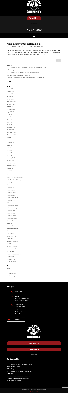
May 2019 (9, 119)
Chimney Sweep (11, 215)
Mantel (9, 244)
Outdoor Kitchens (12, 246)
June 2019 (9, 117)
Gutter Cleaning (11, 236)
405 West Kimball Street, (22, 298)
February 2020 (11, 96)
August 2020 (10, 91)
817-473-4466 (34, 30)
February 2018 (11, 158)
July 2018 (9, 145)
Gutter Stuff (10, 238)
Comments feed (11, 273)
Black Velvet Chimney (14, 46)
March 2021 (10, 89)
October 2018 (10, 137)
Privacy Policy (34, 391)
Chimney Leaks (11, 200)
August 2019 (10, 112)
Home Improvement (12, 241)
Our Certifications (17, 319)
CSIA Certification (11, 221)
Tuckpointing (10, 256)
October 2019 (10, 106)
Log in (8, 268)
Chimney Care (11, 190)
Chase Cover (10, 185)
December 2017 (11, 163)
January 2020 (10, 99)
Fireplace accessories (13, 228)
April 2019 (9, 122)
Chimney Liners (11, 203)
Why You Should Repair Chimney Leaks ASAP (19, 75)
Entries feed (10, 271)
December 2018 (11, 132)
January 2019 (10, 129)
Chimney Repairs (11, 213)
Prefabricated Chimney (13, 249)
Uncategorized (11, 259)
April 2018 (9, 153)
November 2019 (11, 104)
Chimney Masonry (12, 208)
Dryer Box (9, 223)
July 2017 (9, 170)
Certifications (10, 182)
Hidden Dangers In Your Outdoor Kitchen (18, 70)
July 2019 (9, 114)
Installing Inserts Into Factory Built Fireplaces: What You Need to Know (26, 67)
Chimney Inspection (12, 197)
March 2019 (10, 124)
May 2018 (9, 150)
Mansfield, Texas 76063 (21, 300)
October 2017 (10, 168)
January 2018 (10, 160)
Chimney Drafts (11, 195)
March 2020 (10, 94)
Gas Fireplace (10, 233)
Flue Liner (9, 231)
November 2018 (11, 135)
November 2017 (11, 165)
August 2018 (10, 142)
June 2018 (9, 147)
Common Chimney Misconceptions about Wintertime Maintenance (25, 77)
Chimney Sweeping (12, 218)
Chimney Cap (10, 187)
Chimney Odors (11, 210)
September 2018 (11, 140)
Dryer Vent (10, 226)
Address (17, 296)
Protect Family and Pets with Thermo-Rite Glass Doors (23, 43)
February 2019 (11, 127)
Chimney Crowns (11, 192)
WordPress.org (11, 276)
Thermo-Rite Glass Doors (36, 46)
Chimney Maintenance (13, 205)
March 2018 (10, 155)
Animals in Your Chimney (14, 180)
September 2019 (11, 109)
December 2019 (11, 101)
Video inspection (11, 261)
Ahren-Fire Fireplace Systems (15, 177)
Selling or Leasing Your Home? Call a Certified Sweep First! (23, 72)
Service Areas (10, 251)
